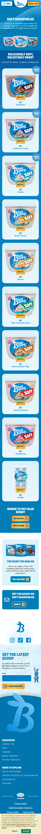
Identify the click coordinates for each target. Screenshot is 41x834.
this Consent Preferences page (18, 824)
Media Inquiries (10, 756)
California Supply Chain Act (20, 807)
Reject (14, 831)
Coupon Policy (20, 803)
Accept (26, 831)
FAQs (4, 748)
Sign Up (17, 604)
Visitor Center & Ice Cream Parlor (20, 775)
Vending (6, 783)
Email (4, 673)
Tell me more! (18, 579)
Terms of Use (28, 812)
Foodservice (8, 779)
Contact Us (8, 744)
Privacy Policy (13, 812)
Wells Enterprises (11, 772)
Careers (6, 752)
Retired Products (11, 760)
